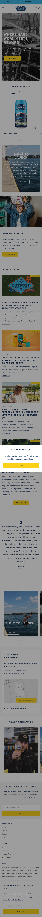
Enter (21, 466)
